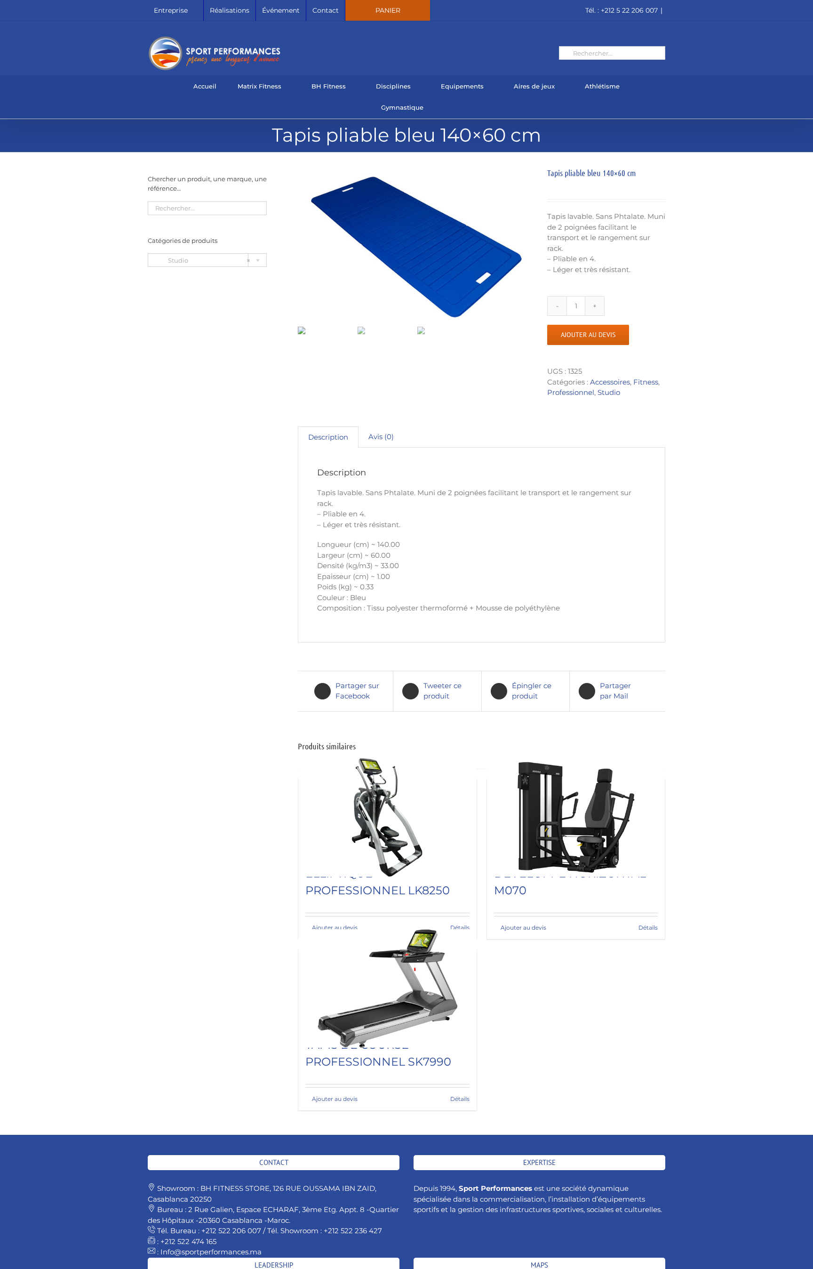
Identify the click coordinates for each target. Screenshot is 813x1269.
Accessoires (610, 381)
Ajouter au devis (588, 334)
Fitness (645, 381)
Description (328, 437)
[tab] (328, 437)
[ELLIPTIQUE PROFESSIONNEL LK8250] (387, 817)
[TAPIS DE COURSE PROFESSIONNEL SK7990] (387, 988)
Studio (609, 392)
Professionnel (570, 392)
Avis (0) (381, 436)
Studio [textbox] (202, 260)
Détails (460, 927)
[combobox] (207, 260)
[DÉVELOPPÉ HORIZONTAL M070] (576, 817)
